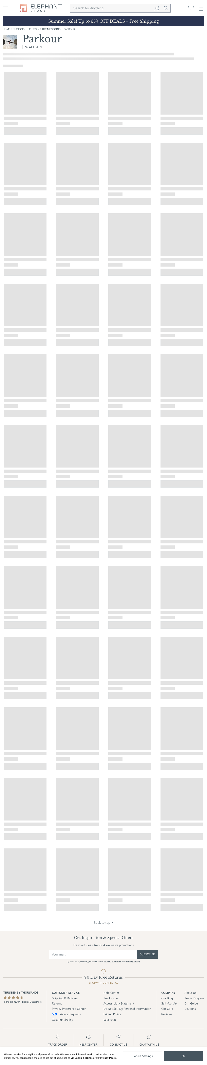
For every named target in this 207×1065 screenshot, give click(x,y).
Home (6, 29)
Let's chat (110, 1019)
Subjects (19, 29)
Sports (32, 29)
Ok (183, 1056)
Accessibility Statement (119, 1003)
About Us (190, 992)
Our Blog (167, 998)
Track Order (111, 998)
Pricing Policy (112, 1014)
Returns (57, 1003)
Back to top (102, 922)
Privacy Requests (70, 1014)
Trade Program (194, 998)
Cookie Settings (84, 1057)
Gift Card (167, 1008)
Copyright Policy (62, 1019)
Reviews (166, 1014)
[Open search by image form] (156, 8)
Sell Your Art (169, 1003)
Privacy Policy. (133, 961)
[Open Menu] (5, 8)
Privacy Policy (108, 1057)
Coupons (190, 1008)
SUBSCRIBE (147, 954)
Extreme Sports (50, 29)
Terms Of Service (112, 961)
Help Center (111, 992)
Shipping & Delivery (65, 998)
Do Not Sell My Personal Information (127, 1008)
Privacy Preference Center (69, 1008)
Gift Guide (191, 1003)
